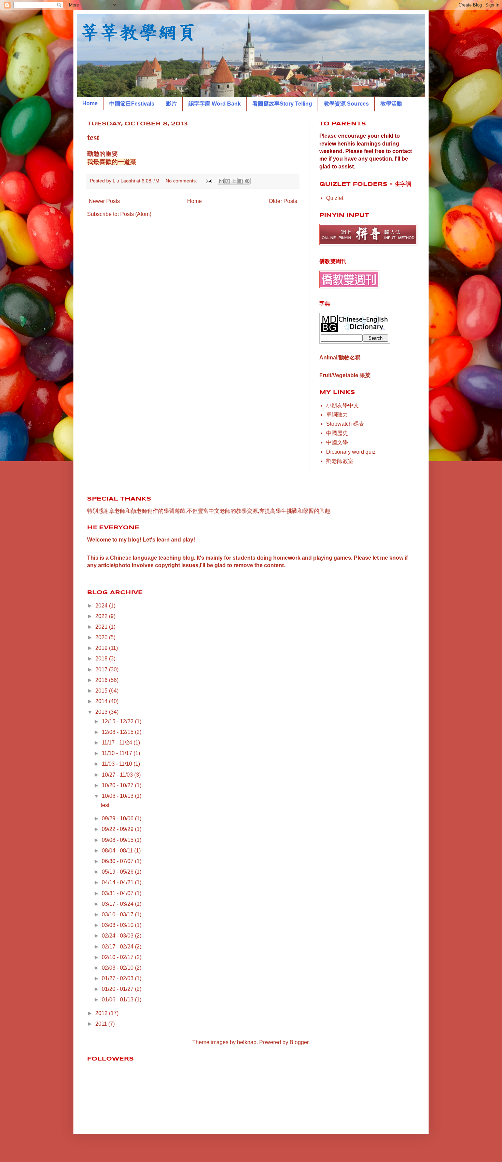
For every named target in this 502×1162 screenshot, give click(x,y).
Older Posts (283, 201)
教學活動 (391, 104)
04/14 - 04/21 (118, 882)
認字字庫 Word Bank (215, 104)
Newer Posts (104, 201)
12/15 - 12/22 (118, 721)
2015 (102, 691)
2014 (102, 701)
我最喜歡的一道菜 (111, 162)
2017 (102, 669)
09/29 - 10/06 (118, 818)
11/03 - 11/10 (118, 764)
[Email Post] (208, 180)
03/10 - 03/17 (118, 914)
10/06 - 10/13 (118, 796)
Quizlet (334, 198)
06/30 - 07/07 (118, 861)
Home (90, 103)
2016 (102, 680)
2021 (102, 627)
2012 (102, 1013)
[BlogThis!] (227, 181)
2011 (101, 1024)
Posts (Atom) (135, 214)
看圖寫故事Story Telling (282, 104)
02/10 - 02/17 (118, 957)
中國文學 (337, 442)
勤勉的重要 (102, 153)
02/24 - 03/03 (118, 936)
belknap (246, 1042)
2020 (102, 637)
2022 (102, 616)
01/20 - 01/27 (118, 989)
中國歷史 (337, 433)
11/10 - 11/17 (118, 753)
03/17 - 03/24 (118, 904)
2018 (102, 658)
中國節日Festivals (131, 104)
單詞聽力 (337, 415)
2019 (102, 648)
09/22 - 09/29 (118, 829)
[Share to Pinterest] (247, 181)
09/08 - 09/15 (118, 840)
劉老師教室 (339, 461)
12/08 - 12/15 (118, 732)
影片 (171, 104)
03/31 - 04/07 (118, 893)
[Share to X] (234, 181)
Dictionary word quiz (351, 452)
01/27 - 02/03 (118, 978)
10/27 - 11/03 (118, 775)
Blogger (299, 1042)
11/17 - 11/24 (118, 743)
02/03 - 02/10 (118, 968)
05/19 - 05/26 (118, 872)
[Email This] (221, 181)
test (93, 137)
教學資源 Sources (346, 104)
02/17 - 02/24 (118, 946)
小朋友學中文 (342, 405)
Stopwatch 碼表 (345, 424)
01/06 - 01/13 (118, 999)
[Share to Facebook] (240, 181)
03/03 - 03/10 (118, 925)
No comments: (182, 180)
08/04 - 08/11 (118, 850)
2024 (102, 606)
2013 (102, 712)
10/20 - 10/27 (118, 785)
